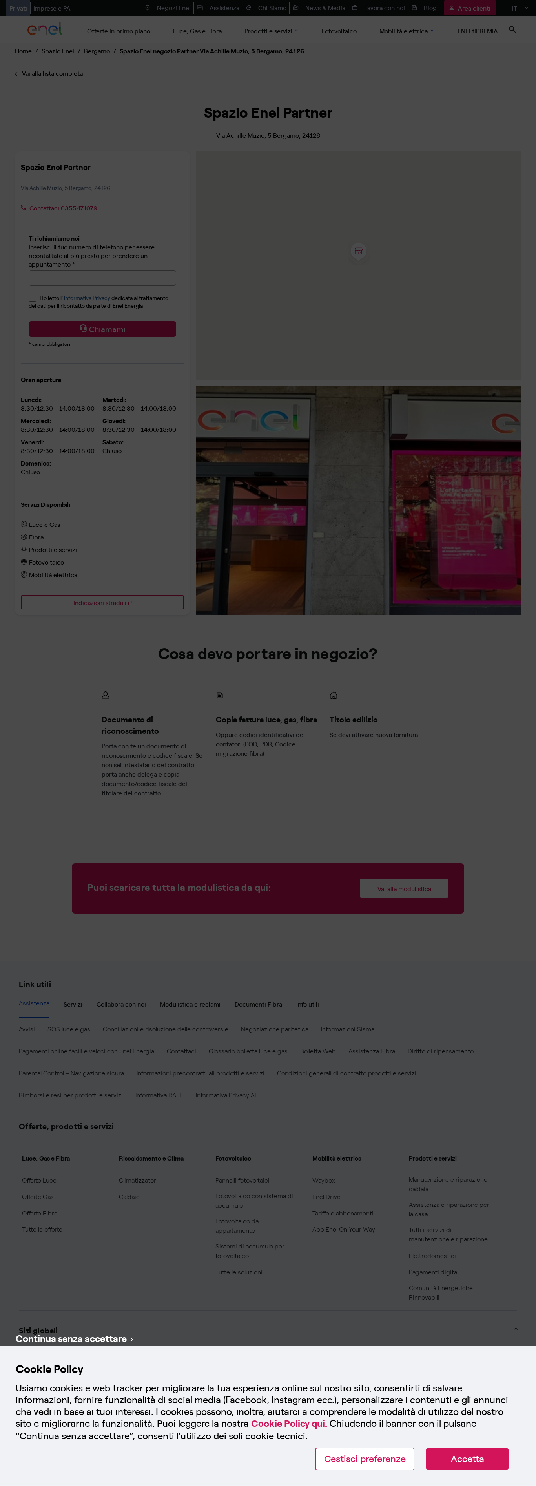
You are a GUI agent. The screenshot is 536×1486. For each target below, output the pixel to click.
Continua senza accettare (71, 1338)
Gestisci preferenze (365, 1458)
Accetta (467, 1458)
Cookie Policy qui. (289, 1423)
